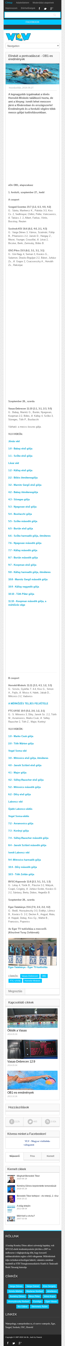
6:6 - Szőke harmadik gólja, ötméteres (29, 535)
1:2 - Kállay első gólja (20, 470)
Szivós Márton (15, 1291)
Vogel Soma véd (17, 750)
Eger (53, 1323)
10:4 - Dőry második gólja (22, 867)
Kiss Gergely (49, 1286)
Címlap (8, 2)
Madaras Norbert (34, 1291)
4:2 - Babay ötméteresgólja (23, 492)
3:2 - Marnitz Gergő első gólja (24, 485)
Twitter (45, 8)
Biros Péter (34, 1296)
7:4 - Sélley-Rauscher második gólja (28, 838)
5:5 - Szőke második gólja (22, 521)
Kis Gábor (22, 1306)
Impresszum (11, 8)
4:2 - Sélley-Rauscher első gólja (26, 779)
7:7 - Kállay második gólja (22, 550)
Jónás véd (14, 441)
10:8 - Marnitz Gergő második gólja (27, 579)
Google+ (51, 8)
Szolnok (16, 1327)
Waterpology (10, 1323)
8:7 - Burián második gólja (23, 557)
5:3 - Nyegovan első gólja (22, 506)
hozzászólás (14, 87)
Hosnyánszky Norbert (18, 1301)
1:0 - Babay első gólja (20, 448)
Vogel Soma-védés (18, 816)
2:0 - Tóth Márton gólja (21, 743)
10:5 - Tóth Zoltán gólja (21, 874)
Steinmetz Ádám (39, 1306)
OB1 (44, 976)
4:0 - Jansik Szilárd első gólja (24, 765)
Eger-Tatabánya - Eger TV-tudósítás (27, 967)
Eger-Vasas (51, 1301)
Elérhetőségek (28, 8)
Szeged (8, 1327)
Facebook (39, 8)
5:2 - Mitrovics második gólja (24, 787)
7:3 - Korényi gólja (18, 830)
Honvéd (29, 1327)
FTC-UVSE (15, 980)
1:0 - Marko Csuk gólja (20, 736)
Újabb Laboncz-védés (20, 809)
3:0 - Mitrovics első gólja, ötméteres (28, 758)
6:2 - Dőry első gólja (19, 794)
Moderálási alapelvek (43, 2)
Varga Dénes (16, 1286)
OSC (23, 1327)
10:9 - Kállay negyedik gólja (23, 586)
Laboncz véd (15, 801)
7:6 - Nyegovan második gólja (24, 543)
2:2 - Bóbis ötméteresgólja (23, 477)
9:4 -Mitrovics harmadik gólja (24, 859)
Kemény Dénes (17, 1296)
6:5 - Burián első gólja (20, 528)
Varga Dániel (32, 1286)
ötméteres (52, 1291)
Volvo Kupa (49, 1296)
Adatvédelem (22, 2)
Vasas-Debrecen (30, 976)
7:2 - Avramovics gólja (20, 823)
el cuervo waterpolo (41, 1323)
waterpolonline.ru (24, 1323)
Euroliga (37, 1301)
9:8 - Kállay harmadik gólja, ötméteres (29, 572)
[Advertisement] (32, 149)
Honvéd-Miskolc (32, 980)
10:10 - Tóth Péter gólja (21, 594)
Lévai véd (13, 463)
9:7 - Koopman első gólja (22, 565)
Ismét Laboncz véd (18, 852)
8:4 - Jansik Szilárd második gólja (27, 845)
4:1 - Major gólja (17, 772)
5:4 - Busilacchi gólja (20, 514)
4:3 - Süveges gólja (19, 499)
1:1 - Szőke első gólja (20, 455)
